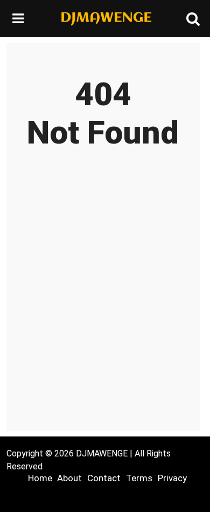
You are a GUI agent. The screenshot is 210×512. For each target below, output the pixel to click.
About (69, 478)
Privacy (172, 478)
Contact (104, 478)
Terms (139, 478)
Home (40, 478)
